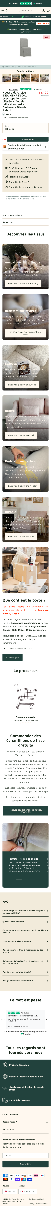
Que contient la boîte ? (12, 215)
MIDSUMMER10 (43, 23)
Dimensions (7, 222)
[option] (25, 47)
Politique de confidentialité (38, 1204)
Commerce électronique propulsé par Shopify (13, 1201)
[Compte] (43, 10)
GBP (10, 1191)
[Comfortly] (25, 11)
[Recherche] (8, 10)
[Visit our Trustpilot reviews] (25, 3)
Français (27, 1191)
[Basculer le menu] (2, 10)
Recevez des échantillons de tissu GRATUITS (25, 811)
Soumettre (25, 1164)
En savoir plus (12, 657)
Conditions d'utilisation (37, 1199)
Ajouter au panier (28, 139)
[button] (20, 723)
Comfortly (12, 1199)
